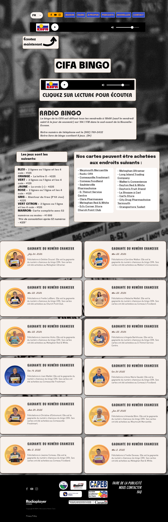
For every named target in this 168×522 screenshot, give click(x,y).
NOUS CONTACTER (130, 487)
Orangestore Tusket (132, 207)
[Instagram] (59, 14)
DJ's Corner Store (91, 206)
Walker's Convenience (133, 182)
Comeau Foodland (91, 181)
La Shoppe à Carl (130, 192)
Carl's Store (126, 196)
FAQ (139, 492)
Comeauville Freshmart (94, 177)
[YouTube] (55, 14)
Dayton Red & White (132, 185)
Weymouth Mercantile (94, 170)
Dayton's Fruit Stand (132, 189)
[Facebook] (51, 14)
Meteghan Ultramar (132, 171)
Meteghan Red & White (94, 203)
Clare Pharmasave (91, 199)
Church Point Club (89, 210)
